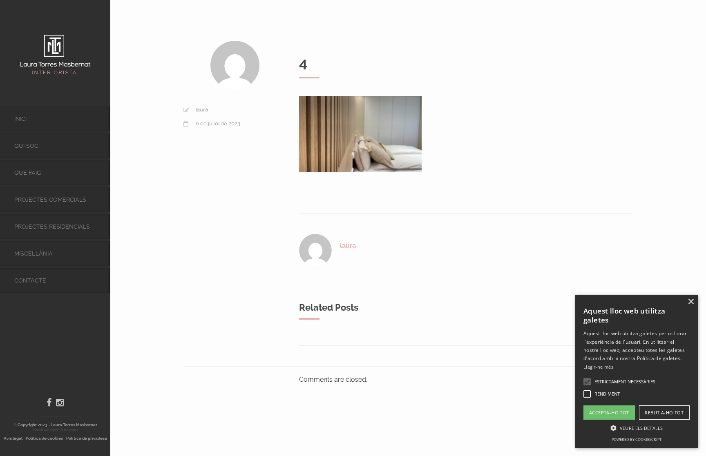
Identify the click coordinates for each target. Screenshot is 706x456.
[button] (587, 382)
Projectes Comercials (50, 199)
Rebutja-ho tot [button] (664, 412)
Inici (20, 119)
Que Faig (27, 172)
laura (202, 110)
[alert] (636, 371)
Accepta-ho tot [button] (609, 412)
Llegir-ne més (598, 367)
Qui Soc (26, 145)
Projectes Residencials (52, 226)
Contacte (30, 280)
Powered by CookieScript (636, 439)
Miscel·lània (33, 253)
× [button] (691, 302)
